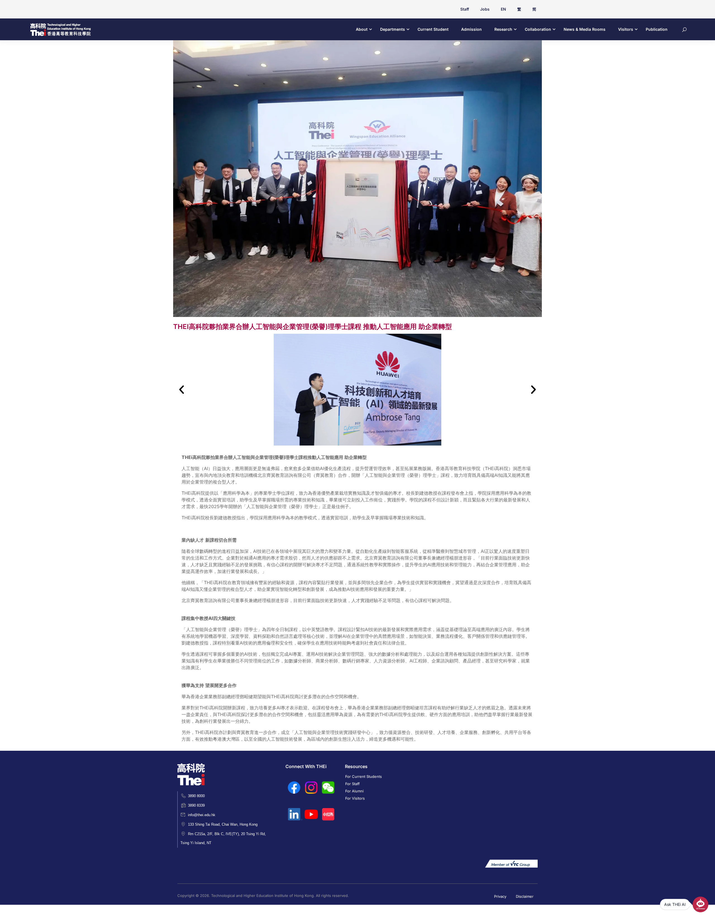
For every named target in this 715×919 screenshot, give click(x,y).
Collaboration (538, 29)
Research (503, 29)
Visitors (625, 29)
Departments (392, 29)
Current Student (433, 29)
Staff (464, 9)
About (362, 29)
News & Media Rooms (585, 29)
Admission (471, 29)
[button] (181, 389)
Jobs (485, 9)
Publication (657, 29)
